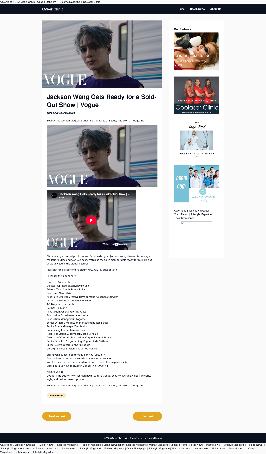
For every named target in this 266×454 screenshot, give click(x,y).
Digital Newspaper (113, 444)
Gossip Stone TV (46, 2)
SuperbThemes (154, 438)
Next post (147, 416)
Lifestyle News (178, 444)
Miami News (181, 214)
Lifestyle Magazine (70, 2)
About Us (215, 9)
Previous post (57, 416)
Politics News (255, 444)
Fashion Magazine (91, 444)
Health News (197, 9)
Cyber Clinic (53, 9)
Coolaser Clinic (91, 2)
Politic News (196, 444)
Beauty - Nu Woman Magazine (64, 120)
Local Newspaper (184, 218)
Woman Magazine (158, 444)
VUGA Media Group (24, 2)
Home (181, 9)
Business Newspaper (198, 210)
